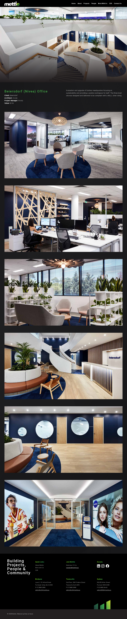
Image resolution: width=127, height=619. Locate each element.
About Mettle (39, 565)
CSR (36, 570)
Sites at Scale (28, 614)
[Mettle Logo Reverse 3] (12, 3)
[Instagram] (103, 566)
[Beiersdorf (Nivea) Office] (63, 145)
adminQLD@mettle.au (42, 590)
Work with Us (39, 568)
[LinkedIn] (98, 566)
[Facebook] (107, 566)
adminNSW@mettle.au (104, 590)
